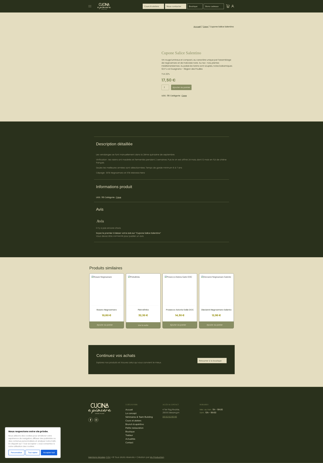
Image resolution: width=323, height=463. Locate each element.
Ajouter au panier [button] (105, 325)
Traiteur (129, 435)
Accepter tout (49, 452)
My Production (157, 457)
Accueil (197, 26)
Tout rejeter (32, 452)
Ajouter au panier (181, 87)
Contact (129, 442)
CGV (108, 457)
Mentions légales (96, 457)
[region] (33, 442)
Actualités (130, 439)
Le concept (131, 413)
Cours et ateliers (133, 420)
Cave (205, 26)
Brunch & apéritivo (134, 424)
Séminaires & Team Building (139, 417)
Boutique (129, 431)
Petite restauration (134, 428)
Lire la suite (143, 325)
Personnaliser (16, 452)
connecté (118, 236)
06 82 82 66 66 (170, 416)
